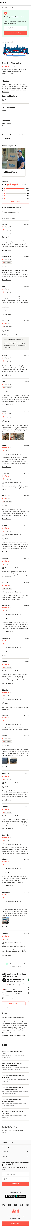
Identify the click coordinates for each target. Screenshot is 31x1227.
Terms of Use (10, 1216)
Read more (5, 92)
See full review (6, 250)
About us (4, 1156)
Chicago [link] (11, 7)
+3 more (11, 73)
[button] (13, 162)
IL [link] (6, 7)
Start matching (15, 33)
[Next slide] (7, 1008)
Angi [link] (3, 7)
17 (24, 964)
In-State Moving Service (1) (10, 212)
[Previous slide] (3, 1008)
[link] (13, 989)
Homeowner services (7, 1142)
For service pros (6, 1147)
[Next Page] (28, 964)
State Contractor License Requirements (13, 1017)
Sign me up (15, 1184)
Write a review (15, 202)
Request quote (13, 1003)
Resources (5, 1152)
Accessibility (15, 1218)
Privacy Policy (20, 1216)
